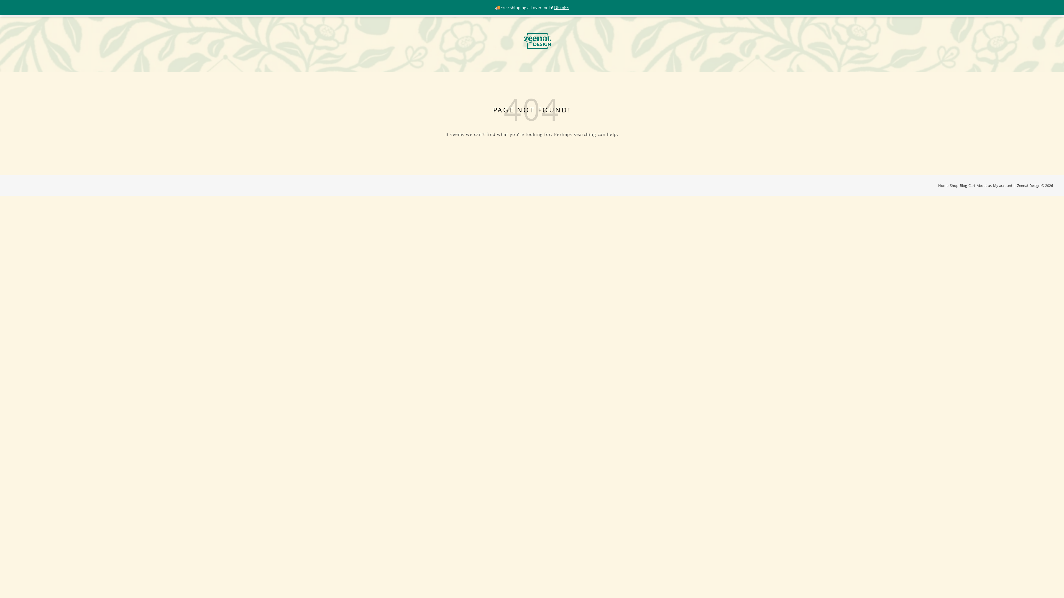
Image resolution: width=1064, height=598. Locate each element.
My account (1002, 185)
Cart (971, 185)
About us (984, 185)
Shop (954, 185)
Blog (963, 185)
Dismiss (561, 7)
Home (943, 185)
